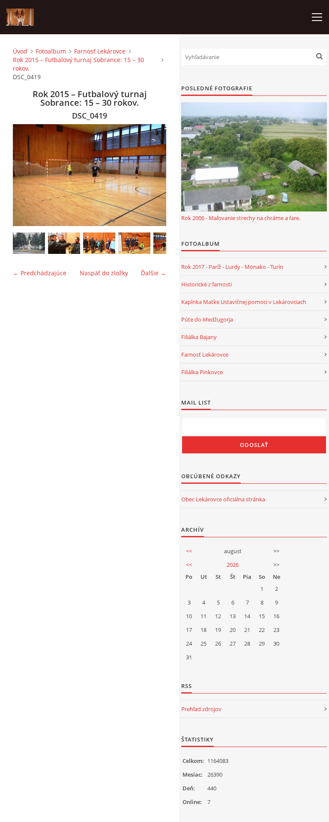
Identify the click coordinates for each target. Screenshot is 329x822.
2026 (233, 565)
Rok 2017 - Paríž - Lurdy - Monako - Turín (232, 267)
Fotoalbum (51, 51)
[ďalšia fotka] (152, 175)
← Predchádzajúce (39, 273)
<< (189, 551)
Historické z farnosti (206, 284)
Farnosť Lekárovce (100, 51)
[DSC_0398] (29, 243)
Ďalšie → (153, 273)
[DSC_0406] (99, 243)
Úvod (20, 51)
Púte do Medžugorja (207, 319)
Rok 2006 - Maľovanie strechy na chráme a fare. (240, 218)
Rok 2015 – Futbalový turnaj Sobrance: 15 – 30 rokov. (78, 64)
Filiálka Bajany (199, 337)
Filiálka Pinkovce (202, 372)
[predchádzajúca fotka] (26, 175)
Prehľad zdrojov (201, 709)
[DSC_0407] (134, 243)
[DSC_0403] (64, 243)
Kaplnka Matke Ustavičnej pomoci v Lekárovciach (243, 302)
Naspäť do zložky (104, 273)
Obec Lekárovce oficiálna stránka (223, 499)
